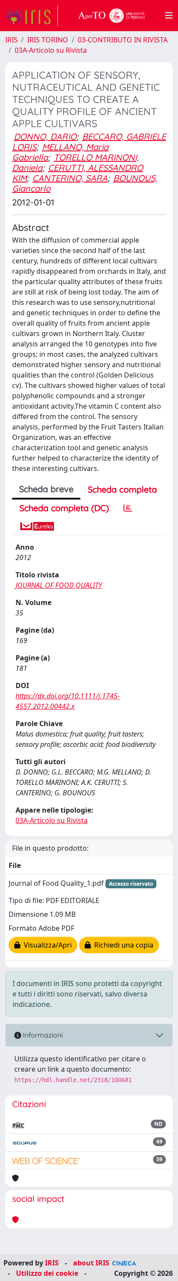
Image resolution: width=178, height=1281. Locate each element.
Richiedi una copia (122, 945)
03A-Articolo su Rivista (51, 50)
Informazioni (42, 1035)
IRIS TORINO (47, 40)
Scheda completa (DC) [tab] (64, 508)
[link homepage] (31, 15)
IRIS (11, 40)
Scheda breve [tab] (46, 489)
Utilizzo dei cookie (47, 1273)
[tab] (128, 508)
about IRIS (91, 1263)
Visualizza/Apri (46, 945)
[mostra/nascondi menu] (169, 15)
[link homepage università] (111, 15)
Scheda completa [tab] (122, 489)
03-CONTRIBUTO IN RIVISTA (123, 40)
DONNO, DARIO (45, 136)
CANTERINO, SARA (70, 178)
